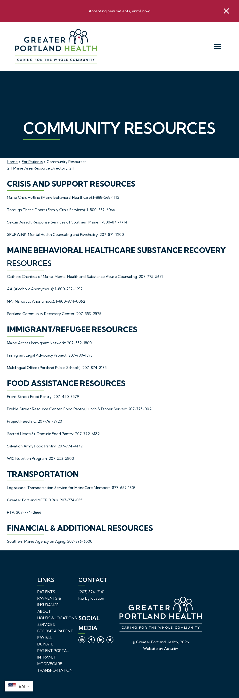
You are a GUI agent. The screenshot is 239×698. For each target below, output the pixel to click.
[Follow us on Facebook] (91, 639)
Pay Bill (44, 637)
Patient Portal (53, 650)
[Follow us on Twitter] (109, 639)
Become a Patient (55, 631)
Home (12, 161)
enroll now (141, 11)
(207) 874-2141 (91, 591)
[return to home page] (93, 46)
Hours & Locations (57, 618)
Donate (45, 644)
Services (46, 624)
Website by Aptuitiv (160, 648)
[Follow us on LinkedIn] (100, 639)
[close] (226, 11)
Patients (46, 591)
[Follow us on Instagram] (81, 639)
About (44, 611)
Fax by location (91, 598)
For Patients (32, 161)
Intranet (46, 657)
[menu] (217, 46)
